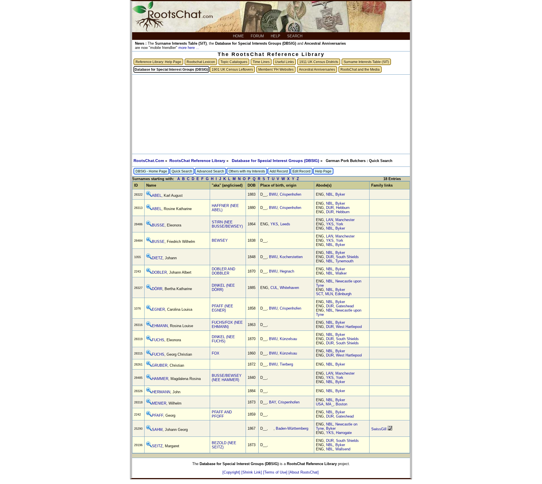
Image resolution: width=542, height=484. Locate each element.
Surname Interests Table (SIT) (366, 62)
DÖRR (157, 289)
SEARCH (295, 36)
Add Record (279, 171)
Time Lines (261, 62)
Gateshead (345, 306)
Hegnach (287, 271)
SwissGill (379, 429)
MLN (329, 294)
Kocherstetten (291, 257)
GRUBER (159, 365)
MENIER (159, 403)
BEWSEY (220, 240)
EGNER (158, 309)
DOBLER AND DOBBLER (223, 271)
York (339, 224)
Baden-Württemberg (292, 428)
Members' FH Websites (276, 69)
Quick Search (182, 171)
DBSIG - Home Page (151, 171)
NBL (329, 194)
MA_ (329, 404)
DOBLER (159, 272)
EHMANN (160, 326)
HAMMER (160, 379)
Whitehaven (289, 288)
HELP (276, 36)
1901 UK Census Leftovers (232, 69)
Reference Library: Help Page (158, 62)
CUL (273, 288)
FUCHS (158, 340)
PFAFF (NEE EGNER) (222, 308)
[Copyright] (231, 472)
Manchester (345, 220)
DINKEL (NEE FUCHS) (223, 339)
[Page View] (149, 195)
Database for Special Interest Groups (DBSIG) (276, 160)
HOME (239, 36)
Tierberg (286, 364)
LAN (329, 220)
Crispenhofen (290, 194)
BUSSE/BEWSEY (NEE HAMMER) (227, 377)
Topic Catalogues (233, 62)
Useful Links (284, 62)
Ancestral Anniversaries (317, 69)
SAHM (157, 429)
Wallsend (342, 449)
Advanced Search (210, 171)
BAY (272, 402)
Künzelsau (288, 339)
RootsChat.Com (149, 160)
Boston (341, 404)
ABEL (156, 195)
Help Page (323, 171)
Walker (341, 273)
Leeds (285, 224)
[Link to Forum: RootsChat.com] (172, 30)
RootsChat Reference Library (197, 160)
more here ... (188, 48)
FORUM (258, 36)
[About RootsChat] (304, 472)
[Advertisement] (271, 114)
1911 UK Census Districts (318, 62)
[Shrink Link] (252, 472)
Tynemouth (344, 261)
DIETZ (157, 258)
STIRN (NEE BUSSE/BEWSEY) (227, 224)
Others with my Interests (247, 171)
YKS (274, 224)
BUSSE (158, 225)
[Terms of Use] (276, 472)
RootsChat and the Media (360, 69)
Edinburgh (343, 294)
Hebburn (342, 208)
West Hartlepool (349, 327)
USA (320, 404)
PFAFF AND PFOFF (222, 414)
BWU (273, 194)
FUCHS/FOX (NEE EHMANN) (227, 324)
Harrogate (344, 433)
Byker (340, 194)
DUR (330, 208)
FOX (215, 353)
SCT (319, 294)
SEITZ (157, 446)
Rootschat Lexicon (201, 62)
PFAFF (157, 415)
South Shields (347, 257)
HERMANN (161, 392)
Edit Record (301, 171)
